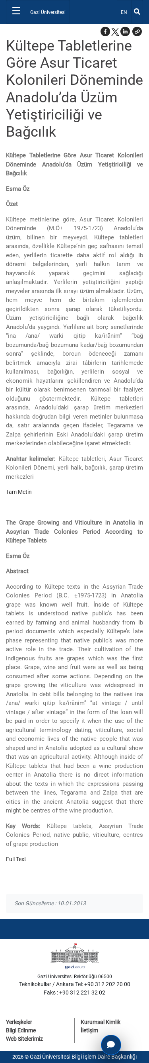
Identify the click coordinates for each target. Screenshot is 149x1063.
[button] (137, 31)
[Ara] (137, 11)
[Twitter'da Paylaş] (115, 31)
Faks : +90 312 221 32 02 (74, 992)
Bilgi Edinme (21, 1030)
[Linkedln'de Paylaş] (125, 31)
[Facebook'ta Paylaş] (105, 31)
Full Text (16, 859)
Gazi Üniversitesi (48, 12)
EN (125, 12)
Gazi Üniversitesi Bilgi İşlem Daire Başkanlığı (83, 1056)
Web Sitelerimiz (24, 1039)
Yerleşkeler (19, 1022)
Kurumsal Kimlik (100, 1022)
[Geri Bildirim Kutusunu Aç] (111, 1045)
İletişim (89, 1030)
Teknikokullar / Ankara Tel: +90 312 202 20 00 (74, 984)
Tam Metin (19, 492)
